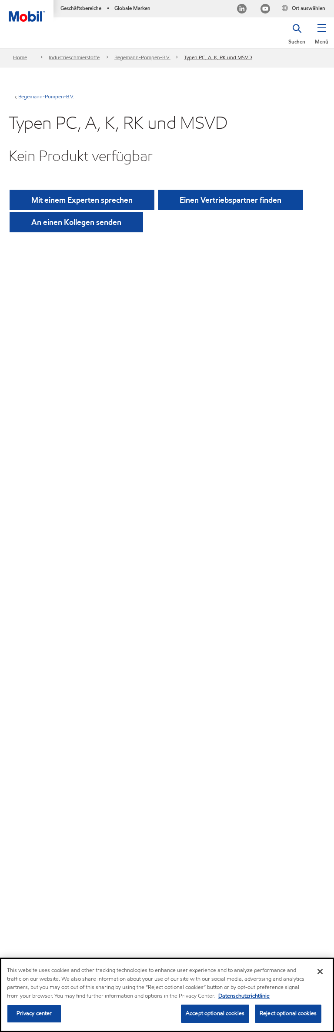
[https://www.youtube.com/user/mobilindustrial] (265, 10)
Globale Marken (132, 8)
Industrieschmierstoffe (74, 57)
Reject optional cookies (288, 1013)
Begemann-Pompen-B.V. (142, 57)
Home (20, 57)
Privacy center (34, 1013)
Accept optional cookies (215, 1013)
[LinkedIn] (242, 10)
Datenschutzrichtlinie (244, 996)
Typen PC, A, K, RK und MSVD (218, 57)
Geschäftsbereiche (80, 8)
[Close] (320, 971)
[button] (321, 37)
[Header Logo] (26, 11)
